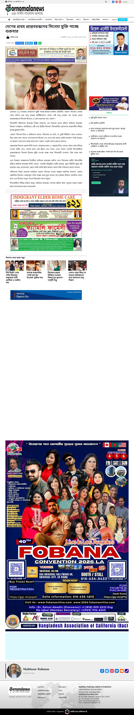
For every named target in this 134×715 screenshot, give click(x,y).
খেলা (77, 20)
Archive (125, 2)
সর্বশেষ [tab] (108, 113)
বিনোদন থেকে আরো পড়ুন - (16, 258)
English (114, 20)
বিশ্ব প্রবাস (69, 20)
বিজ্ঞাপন (122, 20)
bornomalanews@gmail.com (91, 701)
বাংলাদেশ (48, 20)
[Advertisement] (67, 646)
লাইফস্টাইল (96, 20)
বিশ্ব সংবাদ (58, 20)
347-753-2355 (86, 699)
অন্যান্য (105, 20)
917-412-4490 (95, 699)
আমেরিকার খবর (18, 20)
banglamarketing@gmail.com (92, 702)
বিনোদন (86, 20)
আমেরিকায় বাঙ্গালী (34, 20)
